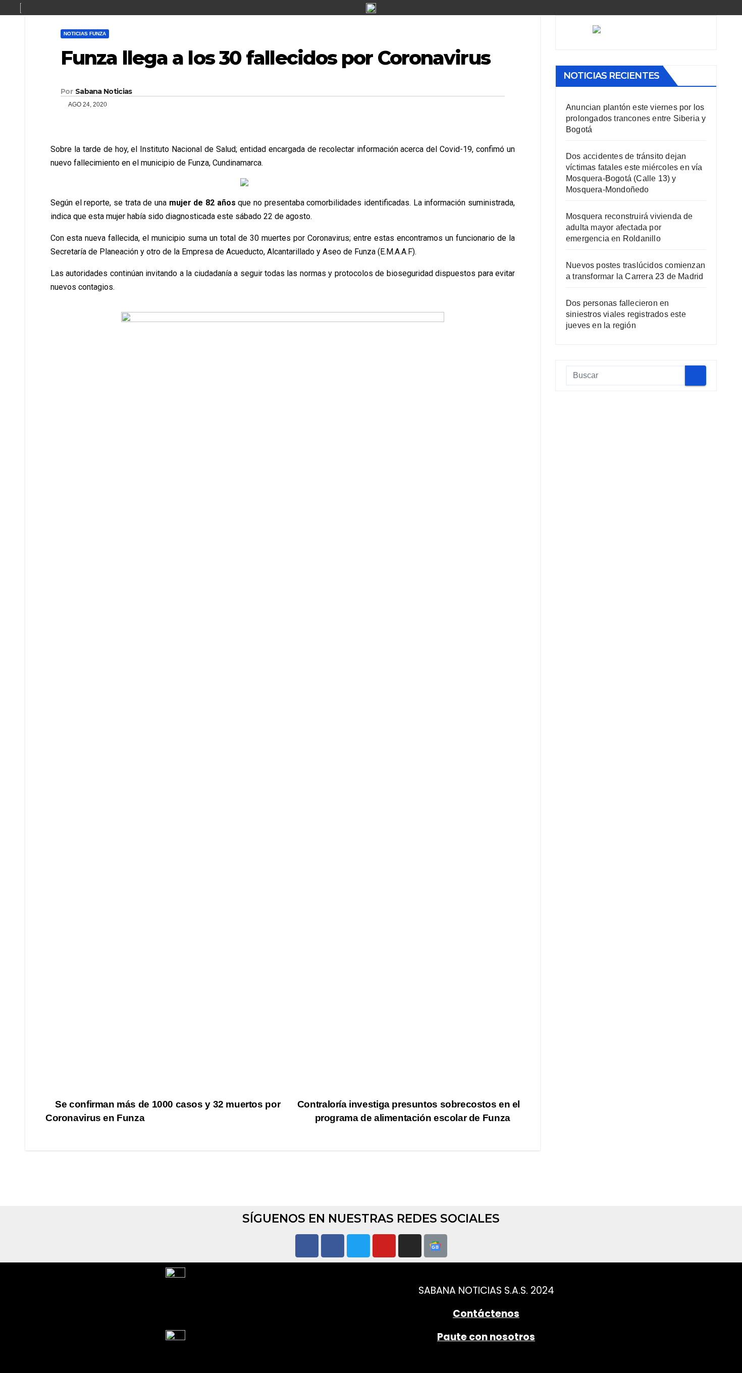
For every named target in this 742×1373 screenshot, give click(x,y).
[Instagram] (409, 1245)
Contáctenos (486, 1314)
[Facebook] (307, 1245)
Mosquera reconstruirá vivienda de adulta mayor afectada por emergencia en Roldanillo (629, 227)
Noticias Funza (85, 33)
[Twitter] (358, 1245)
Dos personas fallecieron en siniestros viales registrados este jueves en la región (626, 314)
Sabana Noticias (103, 91)
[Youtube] (384, 1245)
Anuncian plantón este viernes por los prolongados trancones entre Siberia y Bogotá (636, 118)
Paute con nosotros (486, 1337)
